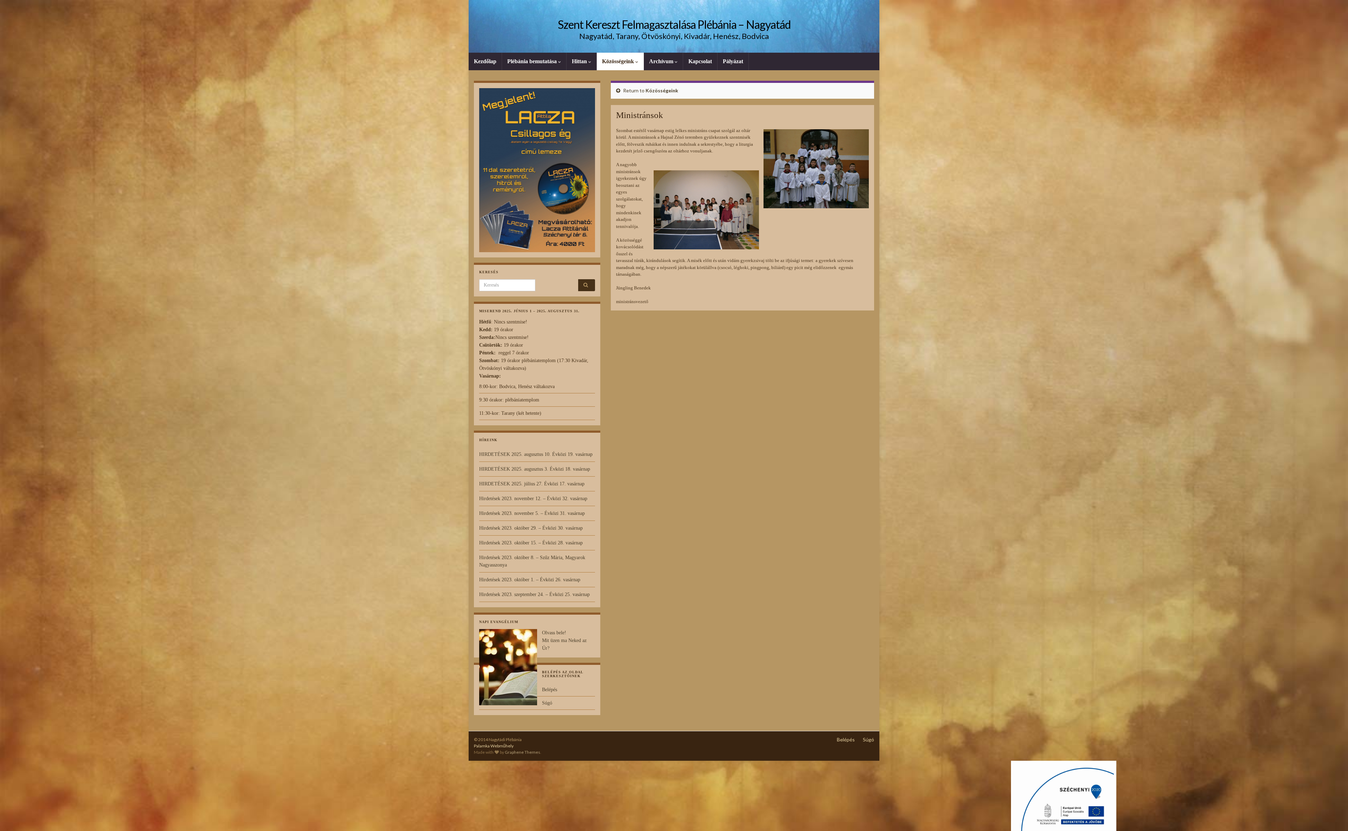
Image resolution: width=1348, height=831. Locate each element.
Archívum (662, 61)
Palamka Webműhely (494, 745)
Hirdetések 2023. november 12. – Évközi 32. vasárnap (533, 498)
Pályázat (733, 61)
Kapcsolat (700, 61)
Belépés (549, 689)
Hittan (580, 61)
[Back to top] (1332, 815)
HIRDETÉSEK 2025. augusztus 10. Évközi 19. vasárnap (536, 454)
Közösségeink (618, 61)
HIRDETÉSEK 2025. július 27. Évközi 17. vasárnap (531, 483)
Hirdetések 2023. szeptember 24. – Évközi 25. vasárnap (534, 594)
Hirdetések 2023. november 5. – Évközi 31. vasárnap (532, 513)
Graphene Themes (522, 752)
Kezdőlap (485, 61)
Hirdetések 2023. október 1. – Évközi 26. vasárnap (529, 579)
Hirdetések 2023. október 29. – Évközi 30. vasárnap (531, 528)
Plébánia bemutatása (532, 61)
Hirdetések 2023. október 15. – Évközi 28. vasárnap (531, 542)
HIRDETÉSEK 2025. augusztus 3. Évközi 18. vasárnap (534, 469)
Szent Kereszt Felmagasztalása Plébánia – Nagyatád (674, 24)
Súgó (547, 703)
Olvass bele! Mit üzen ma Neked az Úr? (564, 640)
